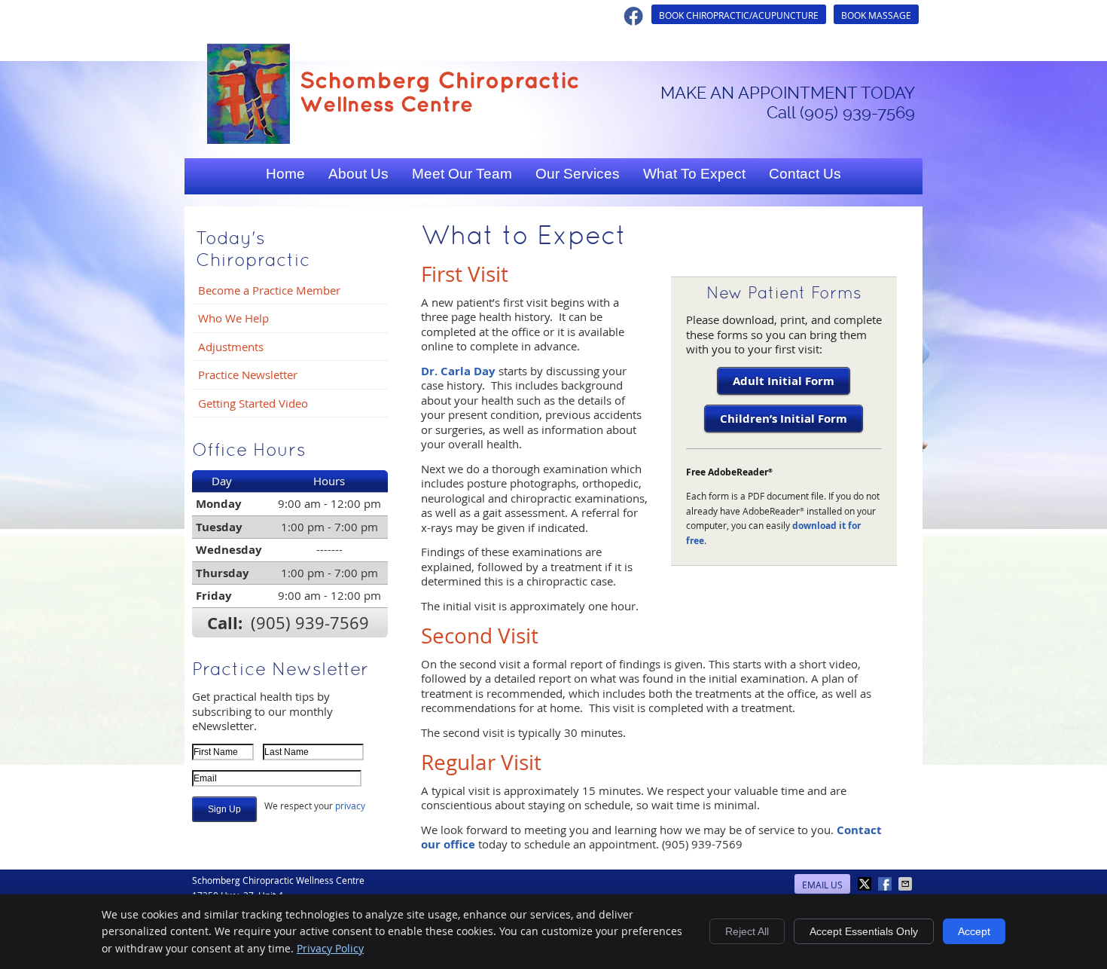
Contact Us (805, 174)
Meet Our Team (462, 174)
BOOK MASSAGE (876, 15)
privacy (350, 805)
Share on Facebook (886, 884)
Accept (974, 931)
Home (285, 174)
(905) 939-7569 (310, 623)
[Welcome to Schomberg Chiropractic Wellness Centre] (392, 139)
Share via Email (906, 884)
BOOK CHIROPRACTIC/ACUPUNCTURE (739, 15)
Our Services (577, 174)
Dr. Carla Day (458, 371)
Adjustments (231, 346)
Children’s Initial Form (783, 418)
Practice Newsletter (247, 374)
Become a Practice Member (269, 290)
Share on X (866, 884)
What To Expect (694, 174)
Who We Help (233, 318)
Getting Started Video (253, 403)
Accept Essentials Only (864, 931)
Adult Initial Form (783, 381)
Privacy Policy (330, 948)
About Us (358, 174)
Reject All (747, 931)
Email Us (822, 885)
